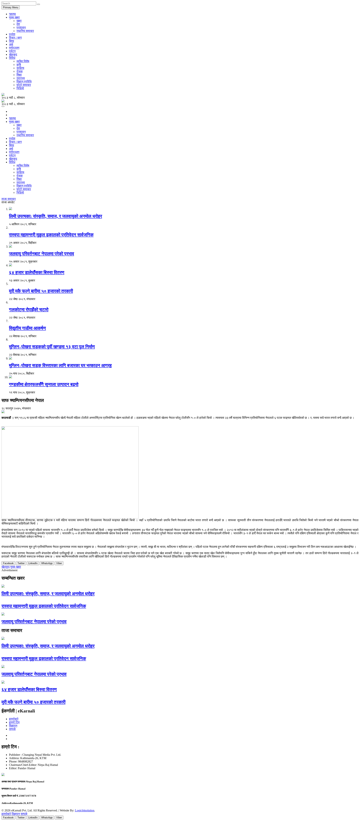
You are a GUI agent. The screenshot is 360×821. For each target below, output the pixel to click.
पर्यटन (12, 51)
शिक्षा (19, 74)
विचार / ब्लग (15, 37)
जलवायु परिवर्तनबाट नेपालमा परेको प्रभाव (41, 253)
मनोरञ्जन (14, 47)
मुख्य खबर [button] (14, 17)
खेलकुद (13, 54)
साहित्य (20, 68)
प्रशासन (21, 27)
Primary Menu (10, 7)
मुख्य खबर (15, 566)
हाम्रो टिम (14, 722)
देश (18, 24)
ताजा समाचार (9, 198)
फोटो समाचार (23, 84)
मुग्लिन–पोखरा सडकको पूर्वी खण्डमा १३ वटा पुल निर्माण (52, 346)
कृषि (18, 64)
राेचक (19, 71)
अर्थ (11, 44)
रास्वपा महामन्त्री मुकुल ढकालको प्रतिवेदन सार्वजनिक (51, 234)
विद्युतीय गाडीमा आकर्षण (27, 328)
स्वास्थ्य (20, 78)
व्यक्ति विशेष (22, 61)
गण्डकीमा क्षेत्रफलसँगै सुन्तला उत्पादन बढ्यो (43, 384)
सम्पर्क (12, 729)
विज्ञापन (13, 725)
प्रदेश (12, 34)
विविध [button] (12, 57)
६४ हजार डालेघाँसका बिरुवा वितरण (36, 272)
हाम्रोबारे (13, 718)
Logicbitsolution (84, 810)
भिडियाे (20, 88)
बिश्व (11, 41)
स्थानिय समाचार (25, 30)
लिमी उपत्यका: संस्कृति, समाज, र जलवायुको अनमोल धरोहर (55, 216)
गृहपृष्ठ (12, 14)
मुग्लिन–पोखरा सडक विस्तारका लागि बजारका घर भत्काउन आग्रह (60, 365)
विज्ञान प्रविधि (24, 81)
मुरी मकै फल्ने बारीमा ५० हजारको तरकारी (41, 291)
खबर (19, 20)
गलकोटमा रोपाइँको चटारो (28, 309)
